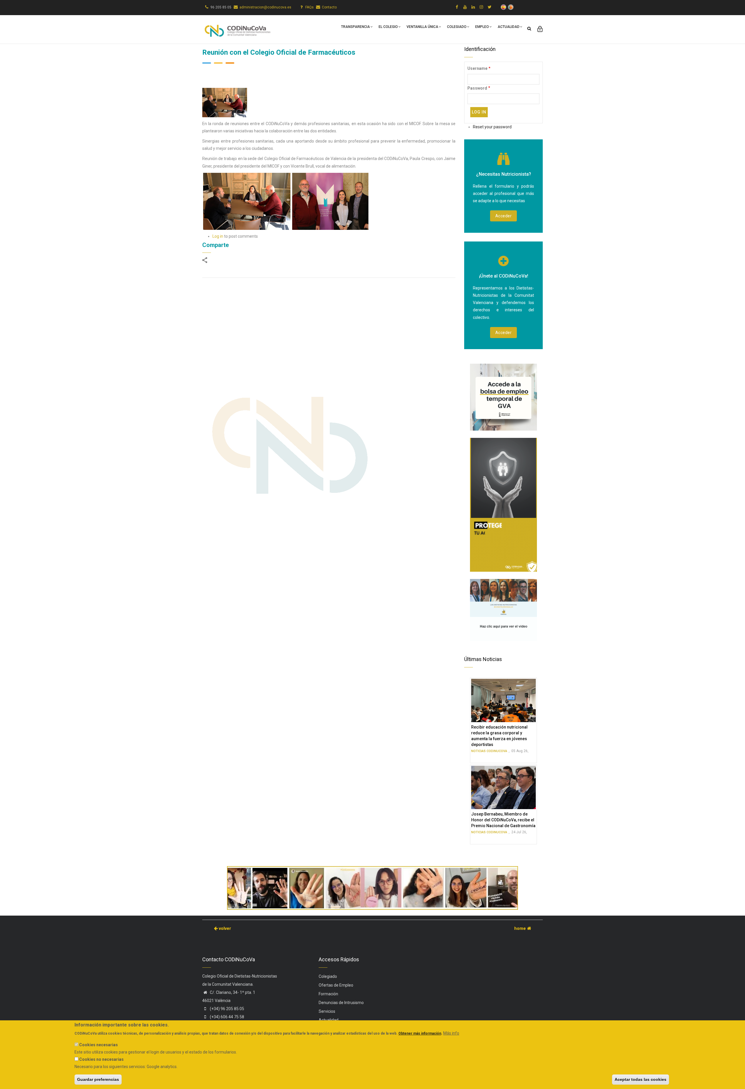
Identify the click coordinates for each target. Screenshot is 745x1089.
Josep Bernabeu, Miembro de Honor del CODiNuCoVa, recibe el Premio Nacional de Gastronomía (503, 820)
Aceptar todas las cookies (640, 1079)
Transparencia (355, 27)
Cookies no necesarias (101, 1059)
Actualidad (508, 27)
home (520, 928)
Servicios (327, 1011)
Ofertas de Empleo (336, 985)
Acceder (503, 216)
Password (477, 88)
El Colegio (388, 27)
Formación (328, 994)
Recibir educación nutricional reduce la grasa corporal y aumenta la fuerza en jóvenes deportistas (499, 736)
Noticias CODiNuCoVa (489, 751)
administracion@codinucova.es (265, 7)
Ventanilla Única (422, 27)
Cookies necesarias (98, 1044)
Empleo (482, 27)
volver (224, 928)
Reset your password (492, 127)
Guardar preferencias (98, 1079)
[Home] (237, 28)
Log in (217, 236)
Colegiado (456, 27)
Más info (451, 1033)
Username (477, 68)
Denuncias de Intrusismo (341, 1002)
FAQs (309, 7)
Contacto (329, 7)
